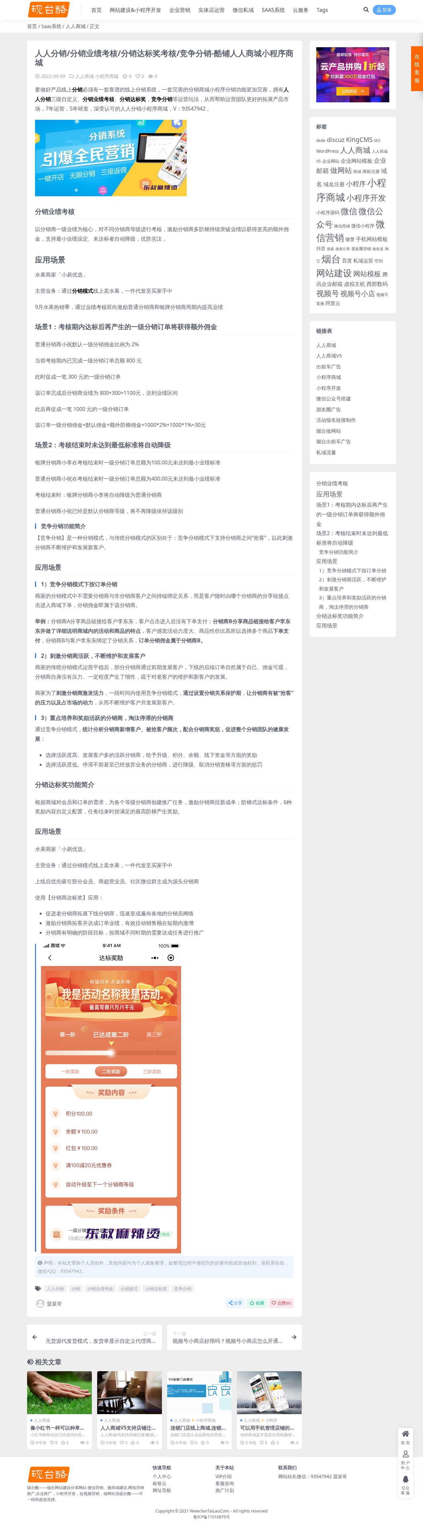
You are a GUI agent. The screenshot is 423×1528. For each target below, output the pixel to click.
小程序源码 (327, 212)
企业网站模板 (356, 160)
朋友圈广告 (328, 409)
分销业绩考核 (100, 1289)
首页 (96, 10)
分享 (238, 1303)
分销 (75, 1289)
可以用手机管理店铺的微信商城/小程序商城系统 (267, 1430)
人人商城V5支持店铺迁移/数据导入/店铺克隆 (129, 1430)
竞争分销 (182, 1289)
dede (321, 140)
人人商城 (76, 26)
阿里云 (333, 303)
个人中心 (162, 1476)
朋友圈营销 (361, 248)
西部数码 (377, 284)
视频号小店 (357, 293)
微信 (349, 211)
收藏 (260, 1303)
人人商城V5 (329, 355)
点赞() (284, 1303)
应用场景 (329, 494)
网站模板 (367, 273)
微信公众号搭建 (333, 398)
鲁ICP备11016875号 (211, 1517)
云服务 (301, 10)
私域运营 (363, 260)
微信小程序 (362, 225)
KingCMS (359, 139)
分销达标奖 (156, 1289)
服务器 (377, 249)
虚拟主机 (354, 284)
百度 (347, 260)
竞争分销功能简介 (339, 552)
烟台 (331, 258)
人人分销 (55, 1289)
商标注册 (371, 171)
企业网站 (330, 161)
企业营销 (179, 10)
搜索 (330, 249)
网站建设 (334, 273)
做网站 (341, 170)
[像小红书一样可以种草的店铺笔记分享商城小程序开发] (59, 1392)
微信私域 (243, 10)
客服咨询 (224, 1483)
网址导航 (162, 1490)
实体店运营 (211, 10)
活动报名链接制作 (336, 420)
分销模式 (129, 1289)
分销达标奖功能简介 (340, 616)
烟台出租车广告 (333, 441)
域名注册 (334, 184)
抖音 (321, 248)
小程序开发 (366, 197)
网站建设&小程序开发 (135, 10)
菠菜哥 (54, 1303)
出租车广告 (328, 366)
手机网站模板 (372, 239)
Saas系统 (51, 26)
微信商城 (342, 225)
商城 (357, 171)
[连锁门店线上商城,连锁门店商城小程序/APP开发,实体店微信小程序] (199, 1392)
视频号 (327, 293)
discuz (336, 140)
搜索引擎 (342, 249)
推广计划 (224, 1490)
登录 (387, 10)
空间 (378, 261)
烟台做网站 (328, 430)
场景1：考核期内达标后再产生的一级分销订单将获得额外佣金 (352, 514)
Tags (322, 10)
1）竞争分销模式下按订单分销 (352, 570)
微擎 (350, 239)
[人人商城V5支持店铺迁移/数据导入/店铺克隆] (129, 1392)
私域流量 (326, 452)
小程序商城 (106, 76)
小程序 (271, 1420)
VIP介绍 (223, 1476)
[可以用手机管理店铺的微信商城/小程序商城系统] (269, 1392)
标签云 (160, 1483)
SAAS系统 (273, 10)
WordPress (327, 151)
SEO (377, 140)
